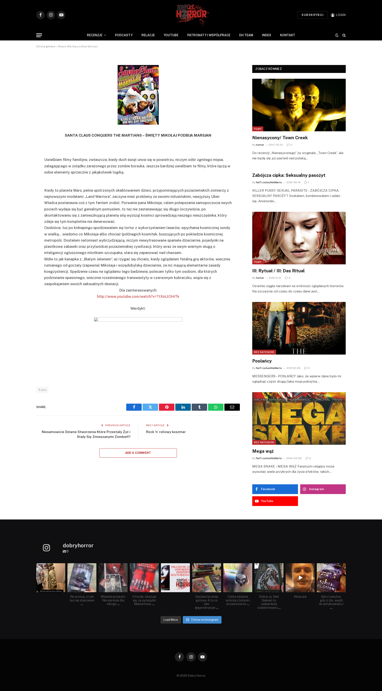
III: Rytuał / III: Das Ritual (278, 270)
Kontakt (287, 35)
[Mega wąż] (299, 418)
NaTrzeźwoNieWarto (269, 182)
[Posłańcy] (299, 328)
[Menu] (39, 35)
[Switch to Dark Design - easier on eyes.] (337, 35)
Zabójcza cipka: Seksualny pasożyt (288, 175)
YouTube (171, 35)
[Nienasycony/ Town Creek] (299, 105)
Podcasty (124, 35)
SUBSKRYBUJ (312, 15)
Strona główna (45, 46)
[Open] (50, 577)
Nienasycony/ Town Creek (280, 137)
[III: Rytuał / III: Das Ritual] (299, 238)
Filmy (258, 129)
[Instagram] (62, 589)
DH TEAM (246, 35)
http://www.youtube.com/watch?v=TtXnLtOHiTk (138, 296)
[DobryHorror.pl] (191, 15)
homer (260, 144)
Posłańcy (262, 361)
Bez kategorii (264, 352)
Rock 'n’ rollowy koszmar (166, 432)
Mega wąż (263, 451)
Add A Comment (138, 452)
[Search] (344, 35)
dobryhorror (50, 566)
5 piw (42, 389)
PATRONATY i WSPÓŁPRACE (208, 35)
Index (266, 35)
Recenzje (94, 35)
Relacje (148, 35)
